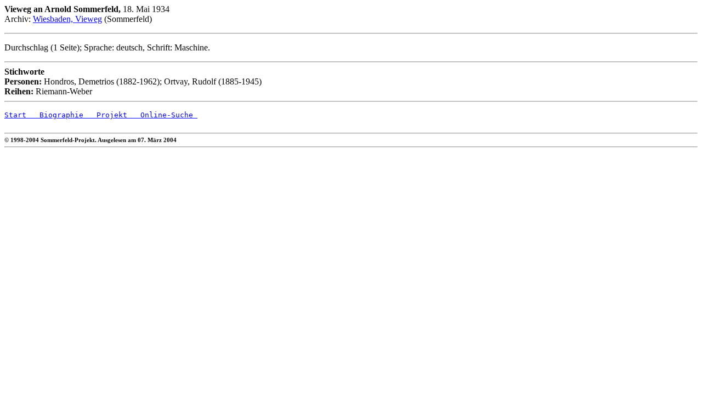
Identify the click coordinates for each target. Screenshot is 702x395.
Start (15, 115)
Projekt (105, 115)
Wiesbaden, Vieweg (67, 19)
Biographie (54, 115)
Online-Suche (162, 115)
